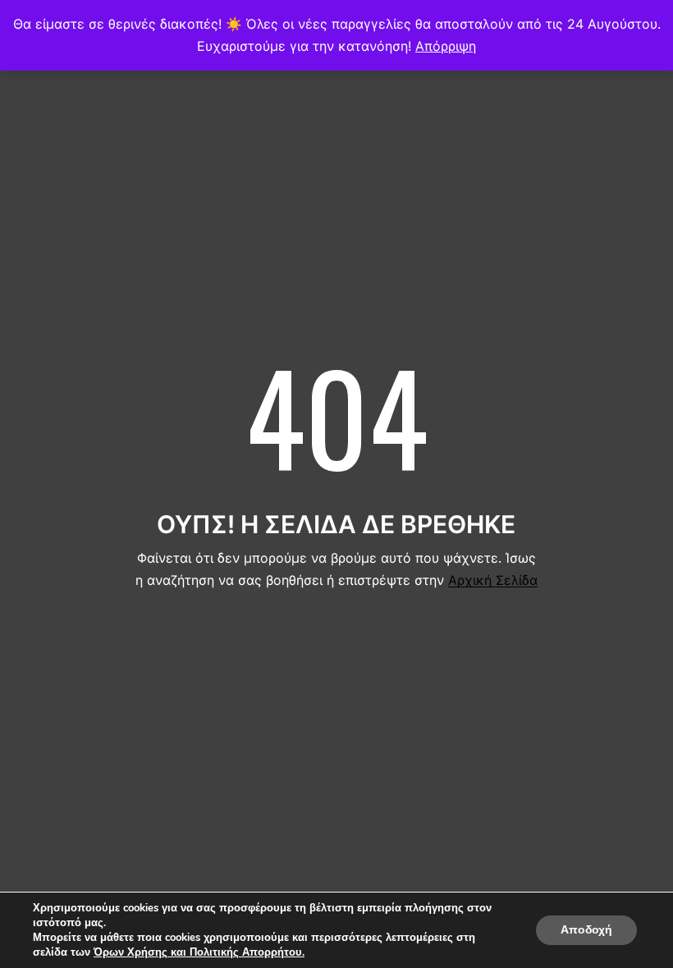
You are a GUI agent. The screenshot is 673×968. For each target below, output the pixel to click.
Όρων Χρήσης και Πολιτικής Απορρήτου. (199, 952)
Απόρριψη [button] (445, 46)
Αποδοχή (586, 930)
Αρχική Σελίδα (493, 580)
